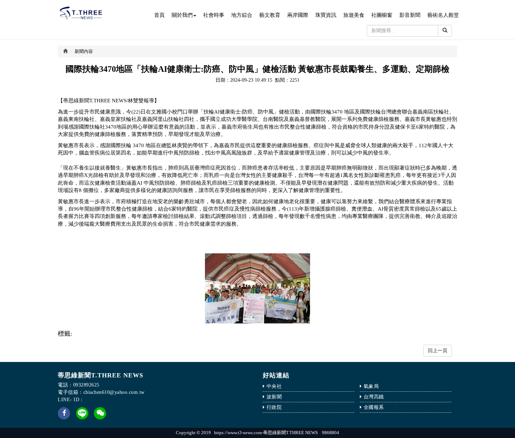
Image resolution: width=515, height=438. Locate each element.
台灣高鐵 (374, 396)
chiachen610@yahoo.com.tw (114, 392)
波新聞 (274, 396)
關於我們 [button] (182, 15)
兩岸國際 (297, 15)
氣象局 (371, 386)
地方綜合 (241, 15)
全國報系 (374, 407)
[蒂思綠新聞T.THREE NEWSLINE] (82, 412)
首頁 (159, 15)
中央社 (274, 386)
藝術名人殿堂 (443, 15)
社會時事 (213, 15)
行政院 (274, 407)
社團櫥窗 (381, 15)
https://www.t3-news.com (238, 432)
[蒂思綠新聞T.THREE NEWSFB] (64, 417)
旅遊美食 (353, 15)
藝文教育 (269, 15)
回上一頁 (437, 350)
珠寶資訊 (325, 15)
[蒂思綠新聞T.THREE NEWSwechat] (100, 417)
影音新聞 (409, 15)
